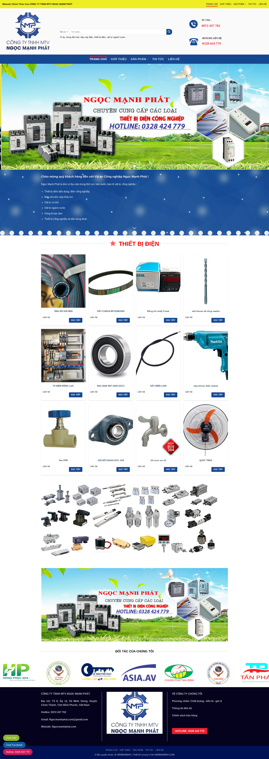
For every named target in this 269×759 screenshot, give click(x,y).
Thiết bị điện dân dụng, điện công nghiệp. (67, 191)
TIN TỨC (252, 4)
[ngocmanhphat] (27, 31)
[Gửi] (169, 32)
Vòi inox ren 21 (158, 460)
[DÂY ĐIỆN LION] (158, 355)
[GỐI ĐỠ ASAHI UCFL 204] (111, 430)
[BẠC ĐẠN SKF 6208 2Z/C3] (111, 355)
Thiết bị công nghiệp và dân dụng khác (65, 219)
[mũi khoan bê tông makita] (206, 281)
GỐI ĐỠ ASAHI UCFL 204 (111, 460)
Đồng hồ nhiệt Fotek (158, 311)
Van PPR (63, 460)
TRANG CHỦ (212, 4)
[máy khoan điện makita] (206, 355)
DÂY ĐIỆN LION (158, 386)
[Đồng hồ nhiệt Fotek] (158, 281)
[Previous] (9, 116)
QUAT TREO (205, 460)
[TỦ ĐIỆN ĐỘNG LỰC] (63, 355)
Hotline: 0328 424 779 (18, 752)
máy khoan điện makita (205, 386)
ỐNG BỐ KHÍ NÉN (63, 311)
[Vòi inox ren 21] (158, 430)
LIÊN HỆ (263, 4)
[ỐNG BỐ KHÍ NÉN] (63, 281)
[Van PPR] (63, 430)
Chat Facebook (14, 745)
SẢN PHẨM (238, 4)
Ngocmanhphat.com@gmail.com (68, 719)
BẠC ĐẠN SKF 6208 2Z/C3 (110, 386)
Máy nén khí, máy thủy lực (58, 197)
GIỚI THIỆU (225, 4)
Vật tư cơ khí (51, 202)
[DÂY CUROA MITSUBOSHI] (111, 281)
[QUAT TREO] (206, 430)
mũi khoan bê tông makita (206, 311)
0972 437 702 (58, 712)
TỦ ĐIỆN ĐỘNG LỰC (63, 386)
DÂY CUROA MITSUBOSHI (110, 311)
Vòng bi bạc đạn (53, 213)
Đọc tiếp (75, 320)
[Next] (259, 116)
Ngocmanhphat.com (64, 726)
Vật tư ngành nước (54, 208)
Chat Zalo (11, 737)
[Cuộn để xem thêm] (134, 228)
